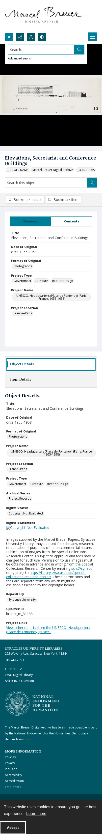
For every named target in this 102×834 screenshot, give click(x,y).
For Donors (13, 787)
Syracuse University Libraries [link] (33, 648)
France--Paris (23, 313)
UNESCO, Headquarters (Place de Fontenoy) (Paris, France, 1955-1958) (51, 297)
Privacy (10, 763)
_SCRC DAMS (86, 170)
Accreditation (14, 781)
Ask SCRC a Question (19, 681)
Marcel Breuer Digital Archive (52, 170)
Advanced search (20, 58)
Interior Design (62, 281)
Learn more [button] (36, 813)
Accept (13, 828)
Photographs (23, 266)
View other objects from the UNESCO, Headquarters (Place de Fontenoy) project (48, 629)
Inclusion (11, 769)
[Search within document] (92, 183)
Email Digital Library (19, 675)
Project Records (20, 498)
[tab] (30, 221)
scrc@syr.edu (81, 568)
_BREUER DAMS (17, 170)
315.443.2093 (14, 660)
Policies (10, 757)
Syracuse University (22, 599)
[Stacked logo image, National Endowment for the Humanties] (32, 703)
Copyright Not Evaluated (26, 513)
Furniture (41, 281)
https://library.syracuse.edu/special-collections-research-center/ (46, 574)
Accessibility (13, 775)
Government (22, 281)
